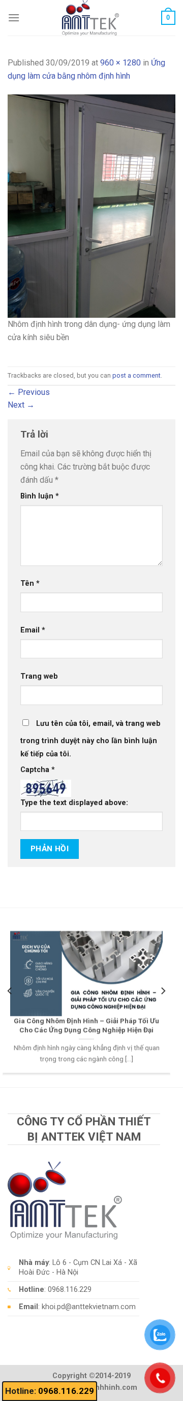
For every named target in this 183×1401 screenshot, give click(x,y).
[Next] (163, 990)
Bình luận (39, 496)
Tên (30, 583)
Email (32, 630)
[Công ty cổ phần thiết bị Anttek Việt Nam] (90, 18)
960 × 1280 (120, 63)
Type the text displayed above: (74, 802)
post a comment (136, 375)
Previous (29, 392)
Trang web (39, 676)
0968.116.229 (66, 1391)
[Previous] (10, 990)
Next (21, 405)
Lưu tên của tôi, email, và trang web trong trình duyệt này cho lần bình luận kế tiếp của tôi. (90, 738)
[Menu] (14, 17)
